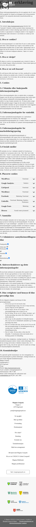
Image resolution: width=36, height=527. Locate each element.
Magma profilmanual (18, 464)
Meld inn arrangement (18, 447)
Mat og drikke (18, 420)
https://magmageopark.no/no (15, 26)
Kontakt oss (18, 440)
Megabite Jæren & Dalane (10, 521)
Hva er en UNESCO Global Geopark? (18, 456)
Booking (18, 436)
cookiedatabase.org (5, 375)
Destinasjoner (18, 427)
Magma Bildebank (18, 460)
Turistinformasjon (18, 443)
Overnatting (18, 423)
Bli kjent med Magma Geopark (18, 453)
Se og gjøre (18, 416)
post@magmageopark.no (18, 410)
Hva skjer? (18, 432)
